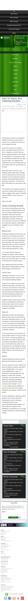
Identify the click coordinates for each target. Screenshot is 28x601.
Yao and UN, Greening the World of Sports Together (13, 429)
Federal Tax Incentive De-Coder (7, 586)
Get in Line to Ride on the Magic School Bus (13, 435)
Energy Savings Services (14, 25)
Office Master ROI (4, 562)
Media (14, 33)
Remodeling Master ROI (5, 558)
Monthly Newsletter (4, 571)
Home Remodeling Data (5, 577)
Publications (3, 539)
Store (18, 44)
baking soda (15, 238)
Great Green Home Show (6, 540)
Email (3, 511)
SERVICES (3, 543)
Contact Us (3, 532)
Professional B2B (4, 546)
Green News (13, 13)
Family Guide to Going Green (6, 588)
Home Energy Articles (5, 589)
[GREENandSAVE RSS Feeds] (14, 599)
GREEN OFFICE (4, 561)
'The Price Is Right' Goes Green (11, 442)
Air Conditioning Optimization (6, 587)
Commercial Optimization (6, 545)
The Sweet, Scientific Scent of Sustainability (11, 444)
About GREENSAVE (5, 531)
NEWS (2, 551)
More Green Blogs (14, 447)
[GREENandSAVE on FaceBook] (9, 599)
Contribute (18, 42)
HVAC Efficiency (4, 564)
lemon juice (19, 275)
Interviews (3, 538)
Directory (2, 534)
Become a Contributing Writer (6, 568)
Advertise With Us (4, 569)
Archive (2, 553)
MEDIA (2, 536)
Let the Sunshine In (8, 437)
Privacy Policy (3, 533)
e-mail (24, 104)
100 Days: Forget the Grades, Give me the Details (13, 432)
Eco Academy (3, 547)
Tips (21, 41)
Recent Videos (4, 537)
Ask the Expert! (4, 570)
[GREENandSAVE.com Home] (6, 594)
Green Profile (3, 567)
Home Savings (14, 17)
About (17, 41)
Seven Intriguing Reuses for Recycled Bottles (12, 440)
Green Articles (3, 554)
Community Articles (4, 559)
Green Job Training (14, 29)
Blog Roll (24, 42)
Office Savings (14, 21)
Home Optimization (4, 544)
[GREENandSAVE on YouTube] (18, 599)
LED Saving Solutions (5, 549)
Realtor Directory (4, 576)
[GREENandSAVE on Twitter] (5, 599)
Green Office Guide (4, 563)
